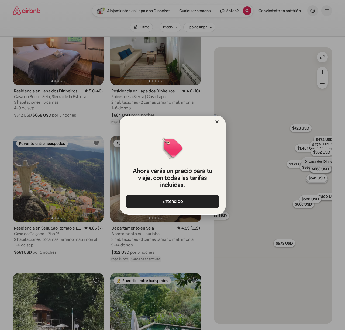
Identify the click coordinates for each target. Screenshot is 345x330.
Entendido (172, 201)
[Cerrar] (217, 122)
